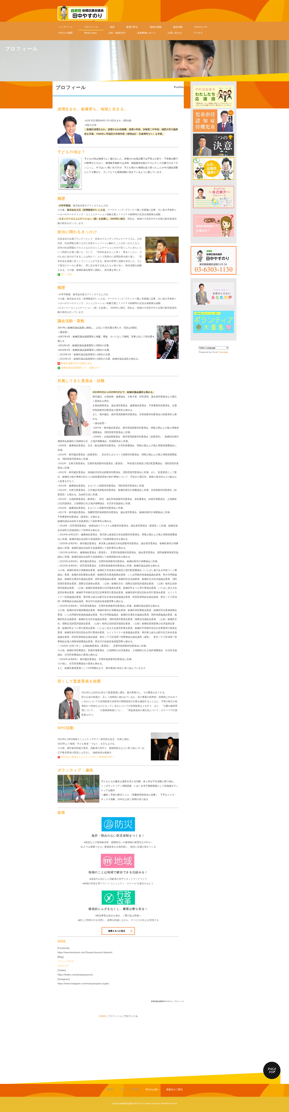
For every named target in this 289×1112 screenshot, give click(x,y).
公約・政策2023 (116, 32)
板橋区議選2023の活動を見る (76, 363)
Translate (223, 352)
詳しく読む (67, 274)
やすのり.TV (200, 27)
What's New (90, 32)
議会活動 (177, 27)
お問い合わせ (175, 32)
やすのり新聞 (65, 32)
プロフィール (91, 27)
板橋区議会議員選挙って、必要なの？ (81, 367)
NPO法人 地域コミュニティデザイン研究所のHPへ (87, 757)
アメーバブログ (66, 961)
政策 (112, 27)
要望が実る (132, 27)
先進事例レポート (146, 32)
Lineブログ (63, 965)
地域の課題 (155, 27)
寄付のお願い (153, 1089)
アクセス (198, 32)
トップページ (65, 27)
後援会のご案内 (174, 1089)
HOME (102, 1016)
